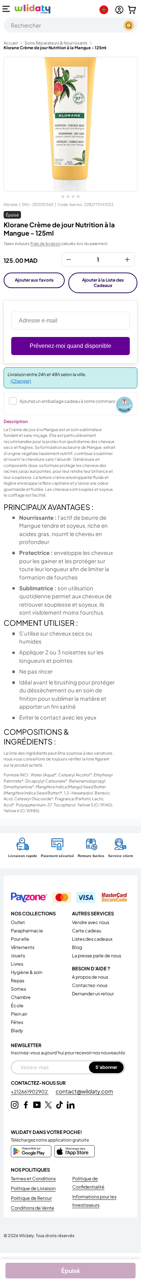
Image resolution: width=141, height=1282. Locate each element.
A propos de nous (90, 977)
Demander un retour (93, 993)
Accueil (11, 43)
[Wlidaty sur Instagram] (14, 1104)
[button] (132, 10)
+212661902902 (29, 1092)
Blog (77, 947)
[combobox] (70, 25)
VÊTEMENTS (22, 947)
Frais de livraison (45, 243)
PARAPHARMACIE (27, 930)
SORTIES (18, 989)
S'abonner (106, 1067)
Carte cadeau (86, 930)
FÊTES (17, 1022)
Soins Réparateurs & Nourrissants (56, 43)
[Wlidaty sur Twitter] (48, 1104)
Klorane (11, 204)
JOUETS (18, 955)
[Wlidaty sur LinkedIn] (70, 1104)
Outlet (18, 922)
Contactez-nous (89, 985)
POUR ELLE (20, 939)
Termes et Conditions (33, 1178)
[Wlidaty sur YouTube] (37, 1104)
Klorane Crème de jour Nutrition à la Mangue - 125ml (55, 48)
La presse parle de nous (96, 955)
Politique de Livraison (33, 1188)
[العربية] (105, 10)
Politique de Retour (31, 1198)
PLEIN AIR (19, 1014)
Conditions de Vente (32, 1208)
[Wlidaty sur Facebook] (26, 1104)
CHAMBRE (21, 997)
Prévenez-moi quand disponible (70, 346)
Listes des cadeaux (92, 939)
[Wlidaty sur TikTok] (59, 1104)
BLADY (17, 1030)
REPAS (17, 980)
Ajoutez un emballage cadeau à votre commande (69, 401)
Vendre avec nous (90, 922)
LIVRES (17, 964)
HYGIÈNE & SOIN (26, 972)
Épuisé (70, 1270)
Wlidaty (26, 1235)
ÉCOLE (17, 1005)
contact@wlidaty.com (84, 1091)
